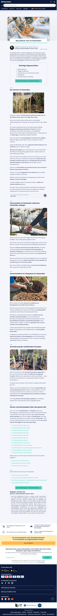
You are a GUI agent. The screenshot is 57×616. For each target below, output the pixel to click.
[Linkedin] (2, 583)
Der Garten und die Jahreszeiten (20, 475)
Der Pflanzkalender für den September (22, 445)
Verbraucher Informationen (34, 614)
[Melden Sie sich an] (51, 1)
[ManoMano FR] (2, 599)
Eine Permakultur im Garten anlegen (21, 463)
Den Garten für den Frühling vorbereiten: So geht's (25, 477)
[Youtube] (9, 583)
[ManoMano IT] (5, 599)
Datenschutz (36, 612)
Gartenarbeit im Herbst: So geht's (20, 482)
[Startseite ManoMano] (25, 1)
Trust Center (44, 612)
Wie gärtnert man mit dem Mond (20, 460)
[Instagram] (12, 583)
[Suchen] (5, 5)
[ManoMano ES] (12, 599)
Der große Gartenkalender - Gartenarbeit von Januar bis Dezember (29, 480)
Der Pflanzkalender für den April (20, 433)
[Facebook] (5, 583)
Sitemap (24, 612)
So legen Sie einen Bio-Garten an (20, 465)
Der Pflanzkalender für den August (21, 442)
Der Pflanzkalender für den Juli (20, 440)
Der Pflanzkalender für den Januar (21, 425)
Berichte (44, 614)
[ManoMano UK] (9, 599)
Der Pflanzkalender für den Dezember (22, 452)
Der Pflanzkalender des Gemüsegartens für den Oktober (26, 447)
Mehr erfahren (42, 562)
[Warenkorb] (54, 1)
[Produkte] (2, 5)
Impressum (29, 612)
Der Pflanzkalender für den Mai (20, 435)
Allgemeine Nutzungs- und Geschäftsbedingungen (15, 614)
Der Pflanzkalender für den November (22, 450)
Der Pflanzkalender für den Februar (21, 428)
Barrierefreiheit (50, 614)
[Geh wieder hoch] (52, 599)
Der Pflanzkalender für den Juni (20, 437)
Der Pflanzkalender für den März (20, 430)
